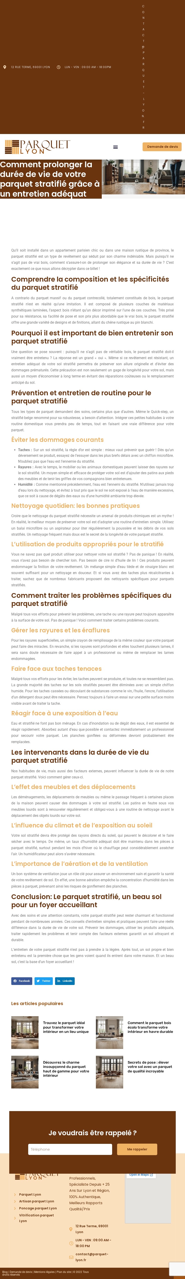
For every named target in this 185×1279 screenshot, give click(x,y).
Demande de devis (21, 1272)
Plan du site (64, 1272)
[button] (115, 147)
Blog (5, 1272)
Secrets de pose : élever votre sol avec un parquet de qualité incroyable (150, 1066)
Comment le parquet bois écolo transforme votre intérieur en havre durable (150, 1027)
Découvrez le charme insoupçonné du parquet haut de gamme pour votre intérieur (66, 1069)
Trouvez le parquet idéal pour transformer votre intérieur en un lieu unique (66, 1027)
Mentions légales (44, 1272)
